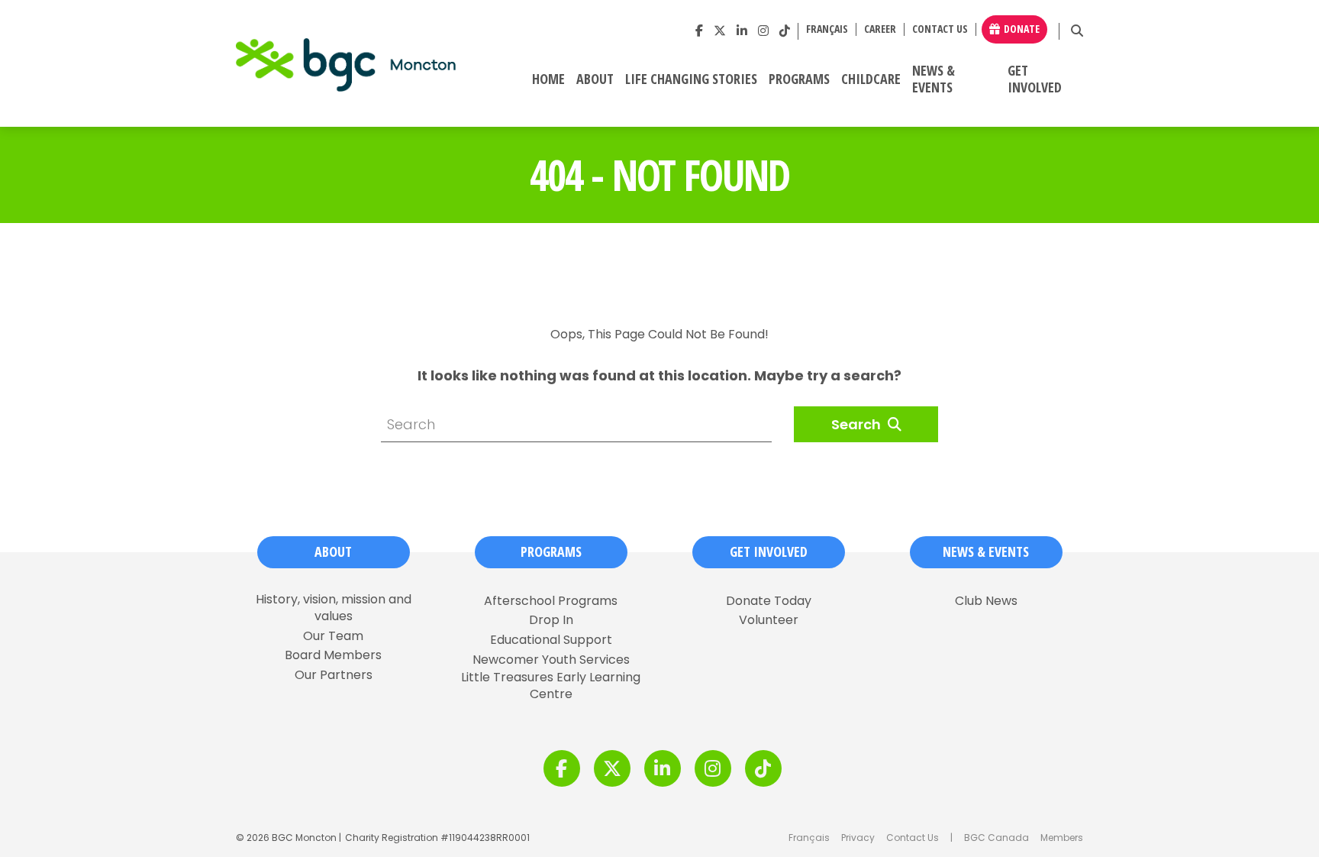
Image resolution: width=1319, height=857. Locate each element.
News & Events (933, 79)
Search (857, 424)
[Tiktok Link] (785, 31)
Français (809, 837)
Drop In (551, 620)
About (595, 79)
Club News (986, 601)
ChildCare (871, 79)
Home (548, 79)
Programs (799, 79)
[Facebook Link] (699, 31)
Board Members (333, 655)
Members (1061, 837)
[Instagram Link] (763, 31)
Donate (1022, 28)
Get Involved (1035, 79)
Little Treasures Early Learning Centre (550, 686)
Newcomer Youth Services (551, 660)
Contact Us (940, 29)
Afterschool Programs (551, 601)
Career (880, 29)
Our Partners (333, 675)
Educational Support (551, 640)
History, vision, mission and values (333, 608)
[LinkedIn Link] (742, 31)
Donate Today (768, 601)
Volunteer (768, 620)
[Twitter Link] (720, 31)
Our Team (333, 636)
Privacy (858, 837)
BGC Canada (996, 837)
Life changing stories (691, 79)
